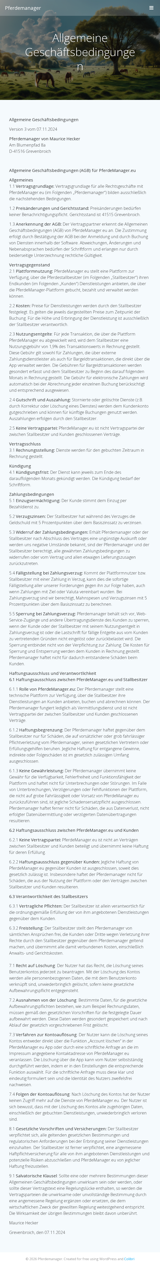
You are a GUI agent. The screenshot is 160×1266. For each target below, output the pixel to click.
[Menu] (151, 7)
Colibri (129, 1259)
